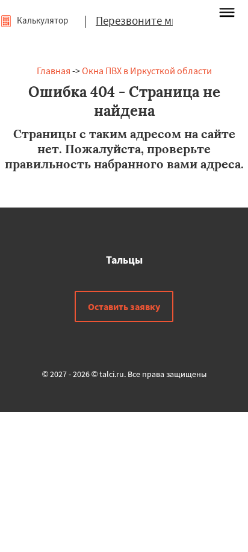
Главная (53, 71)
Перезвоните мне (140, 20)
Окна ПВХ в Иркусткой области (147, 71)
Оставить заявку (124, 306)
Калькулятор (41, 20)
